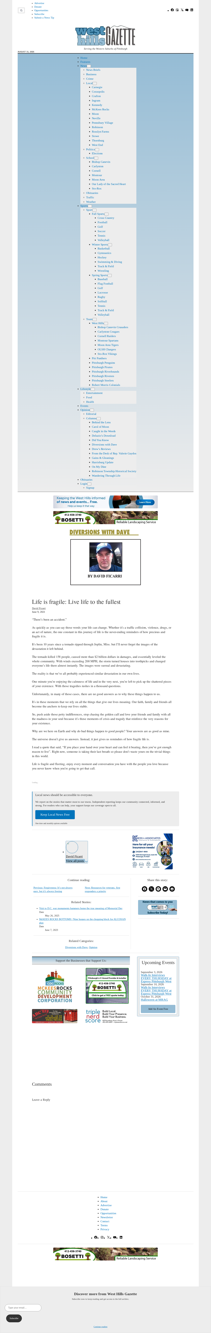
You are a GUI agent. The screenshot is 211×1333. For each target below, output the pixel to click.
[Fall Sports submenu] (106, 214)
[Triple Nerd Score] (107, 1022)
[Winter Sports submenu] (110, 244)
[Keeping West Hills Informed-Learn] (105, 507)
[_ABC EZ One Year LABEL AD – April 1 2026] (54, 1022)
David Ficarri (39, 608)
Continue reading (100, 1327)
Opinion (93, 947)
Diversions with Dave (76, 947)
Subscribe (14, 1318)
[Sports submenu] (90, 206)
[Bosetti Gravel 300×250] (107, 1002)
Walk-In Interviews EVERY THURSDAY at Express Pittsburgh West (156, 978)
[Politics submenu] (97, 149)
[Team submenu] (95, 319)
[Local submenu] (95, 83)
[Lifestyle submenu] (93, 389)
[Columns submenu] (99, 418)
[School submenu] (96, 158)
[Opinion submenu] (92, 410)
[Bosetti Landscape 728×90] (105, 523)
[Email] (86, 861)
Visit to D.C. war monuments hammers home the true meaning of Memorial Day (81, 908)
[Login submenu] (89, 483)
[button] (21, 10)
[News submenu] (89, 66)
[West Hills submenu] (106, 323)
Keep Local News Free (55, 814)
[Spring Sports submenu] (110, 275)
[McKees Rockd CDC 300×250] (54, 1002)
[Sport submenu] (94, 210)
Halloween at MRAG (154, 999)
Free (158, 1008)
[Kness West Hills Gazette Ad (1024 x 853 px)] (151, 868)
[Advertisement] (105, 1049)
